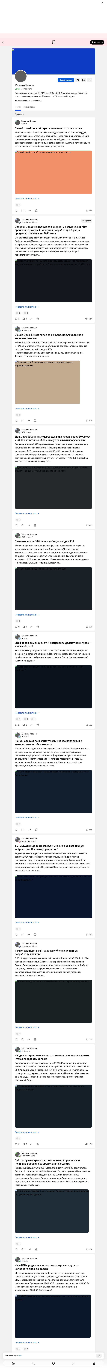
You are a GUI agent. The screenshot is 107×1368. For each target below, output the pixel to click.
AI (22, 330)
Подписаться (66, 80)
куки (20, 1356)
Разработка (26, 222)
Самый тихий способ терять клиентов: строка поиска (48, 128)
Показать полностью (25, 198)
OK (99, 1356)
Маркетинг (26, 841)
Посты (18, 107)
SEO (23, 432)
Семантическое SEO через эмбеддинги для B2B (44, 541)
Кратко (88, 221)
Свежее (18, 114)
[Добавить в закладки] (22, 420)
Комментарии (29, 107)
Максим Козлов (28, 121)
